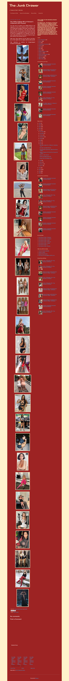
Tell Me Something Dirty (43, 54)
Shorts (40, 47)
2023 (40, 128)
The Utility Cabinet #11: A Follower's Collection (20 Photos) (19, 661)
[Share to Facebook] (14, 610)
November (42, 133)
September (42, 136)
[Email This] (11, 610)
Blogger (36, 678)
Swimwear (41, 52)
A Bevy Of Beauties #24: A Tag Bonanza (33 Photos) (49, 278)
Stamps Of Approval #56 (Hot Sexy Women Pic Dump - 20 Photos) (50, 272)
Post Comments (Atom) (20, 670)
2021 (40, 167)
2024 (40, 126)
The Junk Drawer (23, 5)
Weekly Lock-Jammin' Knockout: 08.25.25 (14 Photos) (49, 93)
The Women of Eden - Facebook (45, 238)
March (41, 162)
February (42, 163)
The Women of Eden (14, 13)
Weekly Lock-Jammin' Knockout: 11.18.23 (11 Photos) (49, 115)
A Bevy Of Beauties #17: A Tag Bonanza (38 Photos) (49, 261)
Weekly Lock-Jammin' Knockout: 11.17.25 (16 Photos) (49, 81)
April (41, 160)
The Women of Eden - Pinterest (45, 241)
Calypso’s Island (42, 252)
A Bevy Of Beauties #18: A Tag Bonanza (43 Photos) (49, 312)
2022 (40, 130)
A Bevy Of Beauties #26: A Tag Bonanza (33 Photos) (49, 196)
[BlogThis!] (12, 610)
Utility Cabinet (16, 612)
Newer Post (13, 668)
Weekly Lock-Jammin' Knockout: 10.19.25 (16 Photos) (49, 109)
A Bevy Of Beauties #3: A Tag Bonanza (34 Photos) (48, 98)
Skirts (40, 48)
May (41, 143)
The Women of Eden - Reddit (44, 243)
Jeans (40, 42)
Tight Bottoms (41, 55)
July (40, 140)
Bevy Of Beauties (42, 39)
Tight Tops (41, 57)
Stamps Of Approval (42, 51)
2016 (40, 172)
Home (23, 668)
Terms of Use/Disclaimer (24, 13)
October (41, 135)
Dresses (40, 41)
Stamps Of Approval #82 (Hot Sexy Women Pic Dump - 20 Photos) (50, 76)
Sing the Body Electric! (43, 253)
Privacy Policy (33, 13)
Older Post (33, 668)
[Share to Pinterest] (15, 610)
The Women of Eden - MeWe (44, 240)
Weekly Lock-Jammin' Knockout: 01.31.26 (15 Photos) (49, 65)
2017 (40, 171)
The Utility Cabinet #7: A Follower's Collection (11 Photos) (50, 104)
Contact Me (40, 13)
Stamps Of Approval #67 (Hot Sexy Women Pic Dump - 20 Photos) (50, 295)
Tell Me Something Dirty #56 (45, 156)
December (42, 131)
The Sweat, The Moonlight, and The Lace (47, 255)
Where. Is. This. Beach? (44, 154)
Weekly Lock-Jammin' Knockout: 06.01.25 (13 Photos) (49, 87)
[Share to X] (13, 610)
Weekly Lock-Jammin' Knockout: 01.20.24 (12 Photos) (49, 306)
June (41, 142)
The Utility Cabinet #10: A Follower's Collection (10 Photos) (26, 661)
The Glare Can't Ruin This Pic (45, 147)
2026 (40, 123)
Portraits (40, 45)
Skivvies (40, 50)
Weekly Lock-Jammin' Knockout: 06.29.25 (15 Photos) (49, 229)
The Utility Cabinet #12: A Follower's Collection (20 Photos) (13, 661)
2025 (40, 124)
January (41, 165)
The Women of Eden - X (43, 244)
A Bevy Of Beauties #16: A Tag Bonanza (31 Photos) (49, 284)
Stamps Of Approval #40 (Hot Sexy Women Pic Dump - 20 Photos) (50, 289)
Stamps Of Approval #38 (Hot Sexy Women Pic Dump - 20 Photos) (50, 300)
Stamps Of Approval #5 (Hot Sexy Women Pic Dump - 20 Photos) (49, 70)
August (41, 138)
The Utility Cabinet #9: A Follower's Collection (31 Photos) (32, 661)
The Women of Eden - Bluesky (44, 246)
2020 (40, 169)
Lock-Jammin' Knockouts (43, 44)
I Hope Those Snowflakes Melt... (46, 158)
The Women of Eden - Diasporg (45, 237)
